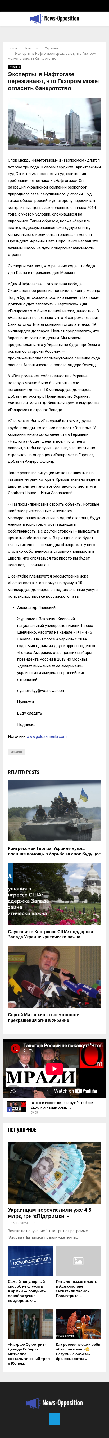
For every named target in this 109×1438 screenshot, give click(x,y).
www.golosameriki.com (46, 736)
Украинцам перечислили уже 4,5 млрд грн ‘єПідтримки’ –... (50, 1213)
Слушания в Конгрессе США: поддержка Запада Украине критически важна (50, 934)
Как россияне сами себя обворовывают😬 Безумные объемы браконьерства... (78, 1351)
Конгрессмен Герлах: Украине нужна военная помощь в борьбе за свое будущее (54, 851)
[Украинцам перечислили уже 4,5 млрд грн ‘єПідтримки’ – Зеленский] (54, 1173)
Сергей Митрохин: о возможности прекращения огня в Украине (44, 1017)
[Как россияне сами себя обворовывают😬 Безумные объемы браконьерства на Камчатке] (78, 1324)
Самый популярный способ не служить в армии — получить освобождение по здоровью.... (27, 1291)
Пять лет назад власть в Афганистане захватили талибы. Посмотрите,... (76, 1289)
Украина (14, 66)
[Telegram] (54, 1419)
